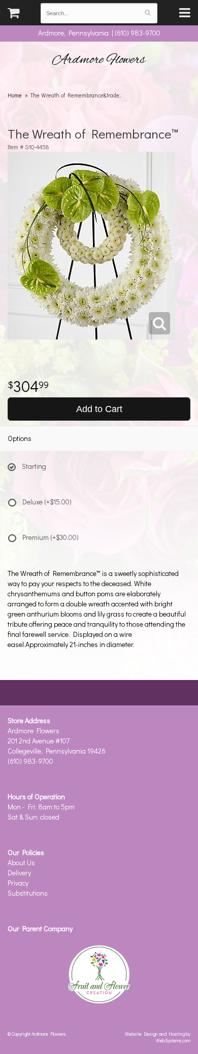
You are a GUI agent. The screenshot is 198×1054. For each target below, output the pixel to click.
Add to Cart (99, 409)
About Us (21, 862)
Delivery (19, 872)
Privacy (18, 883)
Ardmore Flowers (99, 60)
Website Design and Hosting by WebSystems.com (157, 1037)
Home (15, 95)
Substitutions (28, 893)
